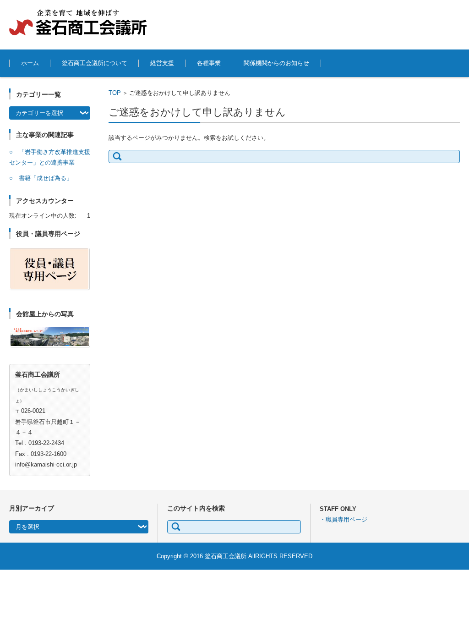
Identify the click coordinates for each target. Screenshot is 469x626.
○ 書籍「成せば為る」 (40, 178)
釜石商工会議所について (94, 63)
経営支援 (162, 63)
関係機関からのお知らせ (276, 63)
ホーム (30, 63)
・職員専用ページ (343, 519)
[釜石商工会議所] (78, 22)
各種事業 (209, 63)
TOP (115, 92)
